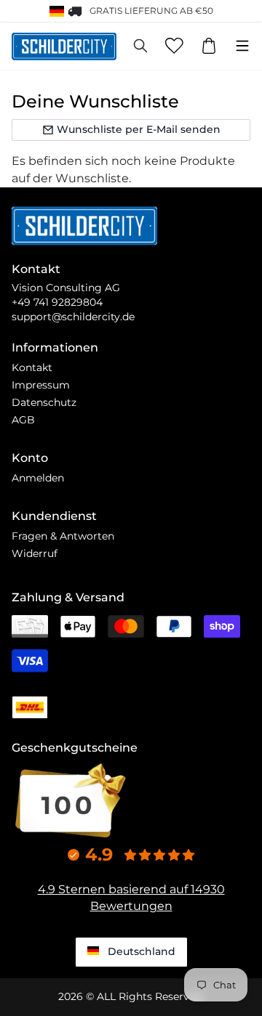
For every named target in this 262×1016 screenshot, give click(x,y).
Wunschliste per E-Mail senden (139, 129)
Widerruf (34, 553)
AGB (23, 419)
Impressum (41, 384)
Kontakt (32, 367)
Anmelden (38, 477)
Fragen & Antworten (63, 535)
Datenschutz (44, 402)
